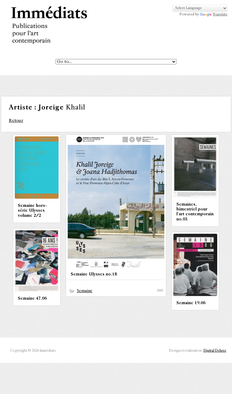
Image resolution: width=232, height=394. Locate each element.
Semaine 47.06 (32, 298)
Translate (220, 14)
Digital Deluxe (214, 351)
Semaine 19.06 (190, 303)
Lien (160, 290)
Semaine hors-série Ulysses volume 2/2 (32, 210)
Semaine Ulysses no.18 (94, 274)
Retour (16, 120)
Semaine (84, 291)
